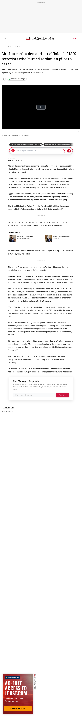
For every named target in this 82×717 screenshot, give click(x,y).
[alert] (18, 694)
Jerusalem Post (6, 47)
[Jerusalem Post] (41, 39)
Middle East (16, 47)
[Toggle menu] (4, 38)
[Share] (4, 79)
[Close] (77, 131)
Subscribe (62, 395)
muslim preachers (7, 411)
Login (75, 38)
